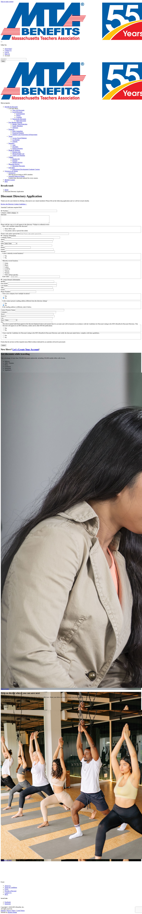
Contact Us (8, 50)
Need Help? (8, 49)
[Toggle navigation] (1, 41)
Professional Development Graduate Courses (26, 169)
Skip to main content (7, 1)
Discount (3, 214)
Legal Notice (21, 910)
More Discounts (21, 121)
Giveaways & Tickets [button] (11, 171)
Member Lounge (10, 180)
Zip (2, 245)
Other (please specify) (11, 275)
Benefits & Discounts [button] (11, 107)
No (6, 258)
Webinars (15, 127)
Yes (6, 256)
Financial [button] (11, 129)
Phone (3, 247)
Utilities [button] (11, 157)
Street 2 (3, 316)
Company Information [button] (9, 235)
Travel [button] (10, 136)
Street (2, 239)
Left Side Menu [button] (13, 108)
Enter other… (6, 276)
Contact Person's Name (8, 310)
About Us (8, 886)
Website (3, 251)
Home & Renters (17, 148)
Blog (6, 181)
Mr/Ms (3, 281)
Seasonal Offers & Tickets (16, 176)
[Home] (20, 878)
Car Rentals (16, 140)
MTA (6, 894)
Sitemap (3, 910)
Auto (13, 145)
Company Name (6, 237)
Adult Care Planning (18, 155)
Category (3, 213)
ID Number (4, 211)
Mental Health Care (18, 154)
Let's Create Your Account (25, 349)
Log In (7, 52)
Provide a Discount (10, 891)
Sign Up (7, 54)
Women (7, 273)
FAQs (6, 889)
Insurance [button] (11, 143)
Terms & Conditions (11, 887)
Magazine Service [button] (14, 164)
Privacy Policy (11, 910)
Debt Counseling (17, 131)
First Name (4, 283)
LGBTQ (7, 269)
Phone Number (5, 291)
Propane (14, 160)
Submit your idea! (6, 860)
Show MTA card (10, 229)
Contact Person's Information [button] (11, 279)
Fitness (18, 115)
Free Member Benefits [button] (15, 122)
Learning (19, 117)
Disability (15, 147)
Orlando (14, 141)
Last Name (4, 285)
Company (4, 312)
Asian (6, 263)
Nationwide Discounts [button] (19, 119)
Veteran (7, 271)
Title (2, 287)
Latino (7, 267)
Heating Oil (16, 159)
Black (6, 265)
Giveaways (12, 173)
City (2, 241)
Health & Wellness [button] (14, 150)
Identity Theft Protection (19, 124)
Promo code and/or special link (10, 234)
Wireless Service (17, 162)
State (2, 243)
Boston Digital (12, 912)
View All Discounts (18, 110)
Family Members (17, 126)
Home (6, 190)
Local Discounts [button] (17, 112)
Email (2, 249)
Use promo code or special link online (16, 231)
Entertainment (20, 114)
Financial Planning (18, 133)
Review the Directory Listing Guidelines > (14, 204)
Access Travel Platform (19, 138)
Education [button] (12, 167)
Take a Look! (5, 689)
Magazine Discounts (18, 166)
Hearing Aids (16, 152)
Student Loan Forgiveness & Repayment (24, 134)
